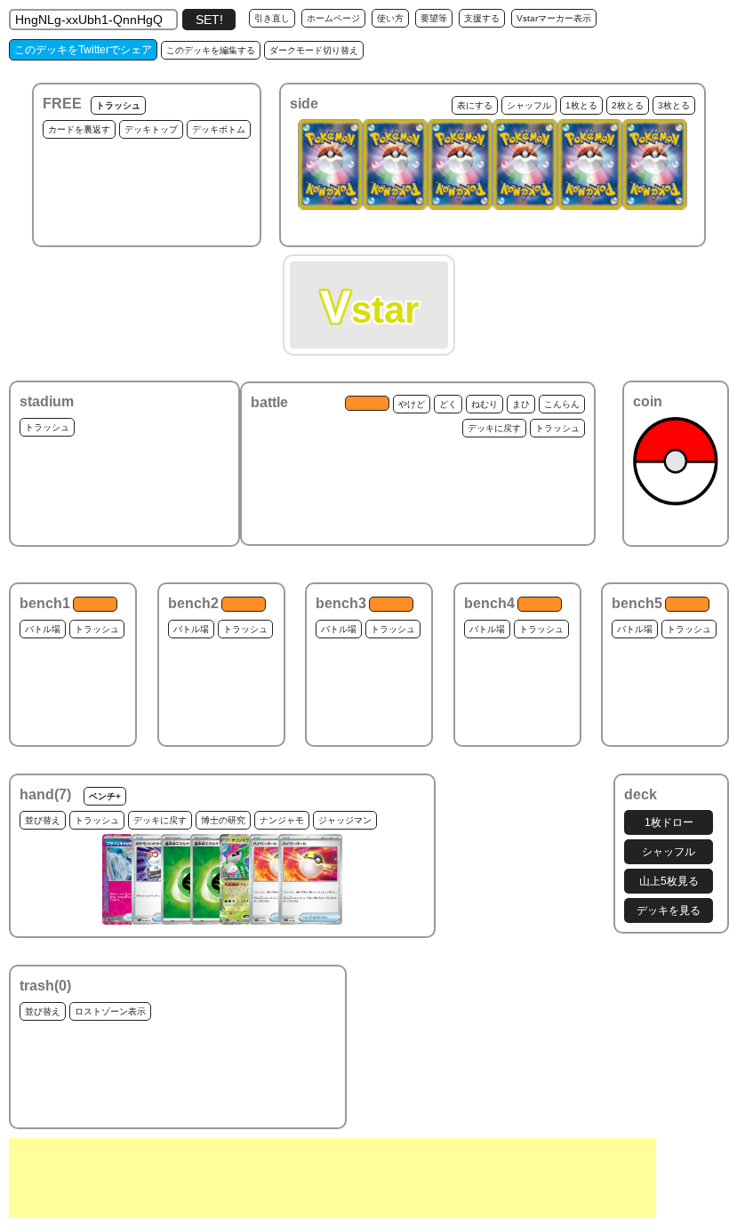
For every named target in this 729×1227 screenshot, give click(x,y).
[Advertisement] (332, 1178)
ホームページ (333, 18)
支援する (482, 18)
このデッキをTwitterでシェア (83, 50)
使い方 (390, 18)
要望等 (434, 18)
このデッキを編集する (210, 50)
